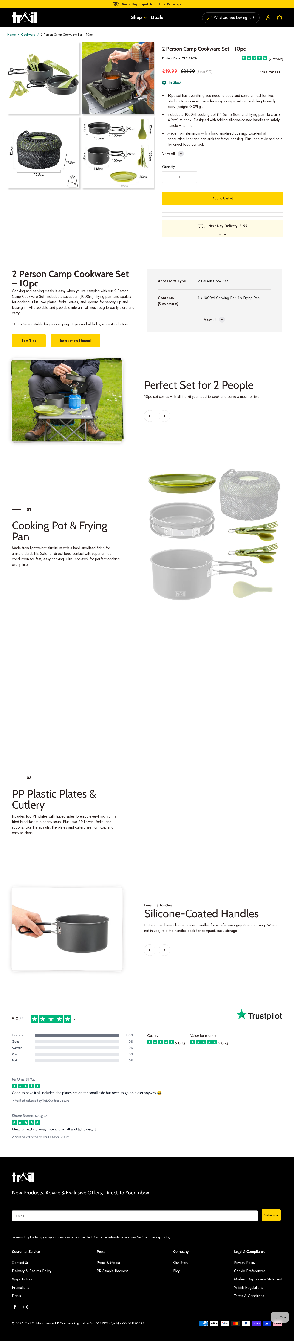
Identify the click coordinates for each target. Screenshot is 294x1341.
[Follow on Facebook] (14, 1307)
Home (11, 34)
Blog (176, 1271)
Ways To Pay (22, 1279)
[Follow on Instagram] (25, 1307)
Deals (157, 17)
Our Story (180, 1262)
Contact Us (20, 1262)
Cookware (28, 34)
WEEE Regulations (248, 1287)
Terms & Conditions (249, 1295)
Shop (136, 17)
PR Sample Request (112, 1271)
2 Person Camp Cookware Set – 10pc (67, 34)
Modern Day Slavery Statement (258, 1279)
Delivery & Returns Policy (31, 1271)
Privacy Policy (160, 1237)
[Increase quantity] (190, 177)
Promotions (20, 1287)
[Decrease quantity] (169, 177)
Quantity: (169, 166)
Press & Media (108, 1262)
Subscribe (271, 1215)
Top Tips (28, 340)
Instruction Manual (75, 340)
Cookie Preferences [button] (250, 1271)
